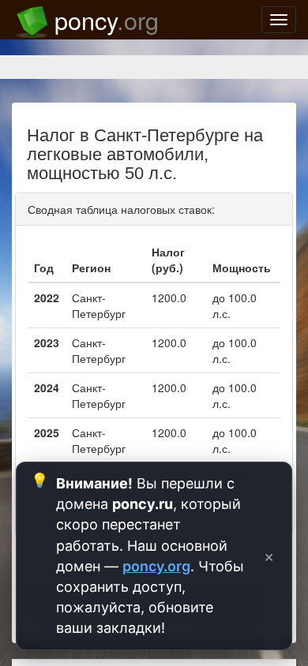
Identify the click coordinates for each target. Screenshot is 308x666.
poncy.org (156, 566)
